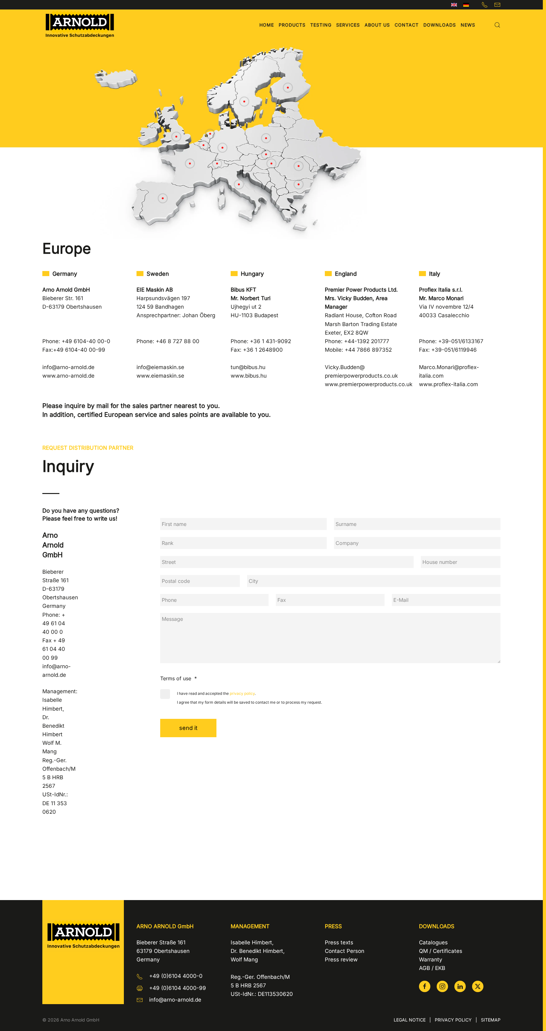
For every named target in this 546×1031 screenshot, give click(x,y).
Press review (341, 959)
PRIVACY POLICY (453, 1019)
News (468, 25)
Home (266, 25)
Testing (320, 25)
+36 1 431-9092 (270, 341)
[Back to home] (79, 24)
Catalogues (433, 942)
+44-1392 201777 (366, 341)
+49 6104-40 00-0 (86, 341)
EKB (440, 968)
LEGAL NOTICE (410, 1019)
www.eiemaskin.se (160, 376)
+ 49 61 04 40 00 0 (53, 623)
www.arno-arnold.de (68, 376)
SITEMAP (490, 1019)
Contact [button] (407, 25)
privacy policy (242, 693)
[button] (497, 24)
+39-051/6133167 (460, 341)
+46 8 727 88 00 (177, 341)
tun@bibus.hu (248, 367)
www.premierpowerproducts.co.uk (368, 384)
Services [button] (348, 25)
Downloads (439, 25)
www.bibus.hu (249, 376)
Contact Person (344, 951)
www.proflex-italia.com (448, 384)
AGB (424, 968)
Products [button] (292, 25)
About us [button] (377, 25)
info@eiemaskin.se (160, 367)
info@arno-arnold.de (68, 367)
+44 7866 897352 (368, 350)
